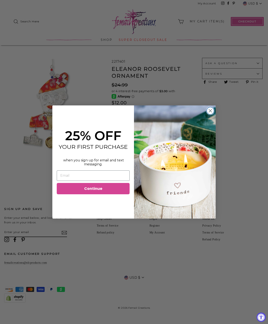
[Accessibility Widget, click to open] (261, 317)
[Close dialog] (210, 110)
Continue (93, 188)
